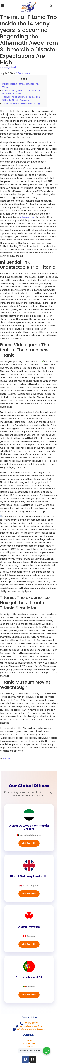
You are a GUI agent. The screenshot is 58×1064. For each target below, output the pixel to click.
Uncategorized (8, 67)
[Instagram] (32, 1059)
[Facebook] (25, 1059)
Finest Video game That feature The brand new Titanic (21, 92)
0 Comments (23, 73)
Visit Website (29, 843)
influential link (27, 217)
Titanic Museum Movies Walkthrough (21, 103)
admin (6, 758)
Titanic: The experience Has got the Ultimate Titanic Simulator (21, 98)
